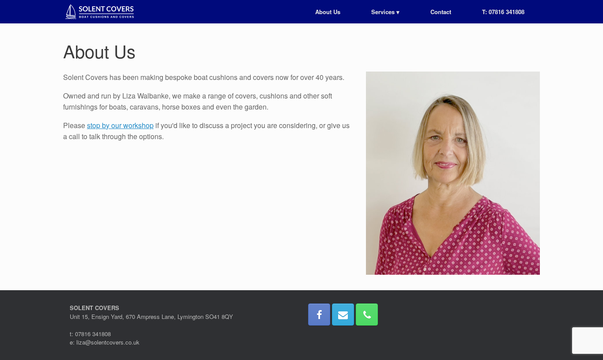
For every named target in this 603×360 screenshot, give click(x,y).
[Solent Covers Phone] (367, 314)
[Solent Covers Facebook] (319, 314)
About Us (327, 12)
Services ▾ (385, 12)
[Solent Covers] (99, 11)
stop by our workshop (120, 125)
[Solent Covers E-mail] (343, 314)
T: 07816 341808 (503, 12)
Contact (440, 12)
